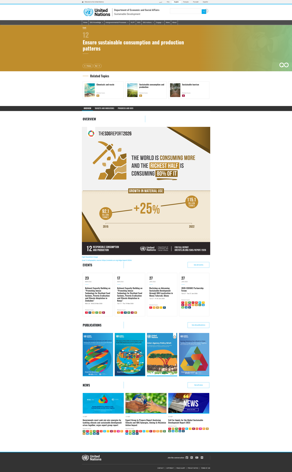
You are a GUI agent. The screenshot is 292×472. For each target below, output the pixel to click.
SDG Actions (147, 22)
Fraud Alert (180, 468)
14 (203, 305)
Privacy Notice (193, 468)
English (176, 2)
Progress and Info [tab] (125, 108)
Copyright (170, 468)
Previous (89, 66)
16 (186, 307)
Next (96, 66)
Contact (160, 468)
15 (182, 307)
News (168, 22)
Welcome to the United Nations (94, 2)
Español (205, 2)
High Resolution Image (90, 257)
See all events (198, 265)
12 (98, 96)
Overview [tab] (87, 108)
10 (189, 305)
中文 (168, 2)
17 (90, 312)
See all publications (198, 325)
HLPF (133, 22)
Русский (195, 2)
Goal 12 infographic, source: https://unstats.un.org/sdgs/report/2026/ (107, 260)
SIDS (138, 22)
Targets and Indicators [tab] (104, 108)
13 (128, 312)
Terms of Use (205, 468)
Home (85, 22)
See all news (198, 385)
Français (186, 2)
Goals (84, 27)
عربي (160, 2)
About (174, 22)
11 (154, 307)
